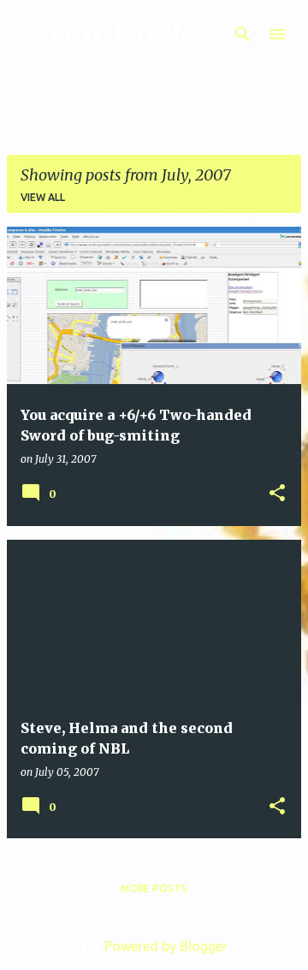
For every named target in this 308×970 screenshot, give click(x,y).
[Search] (243, 34)
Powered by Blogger (164, 946)
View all (43, 197)
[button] (277, 494)
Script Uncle (106, 33)
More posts (154, 888)
